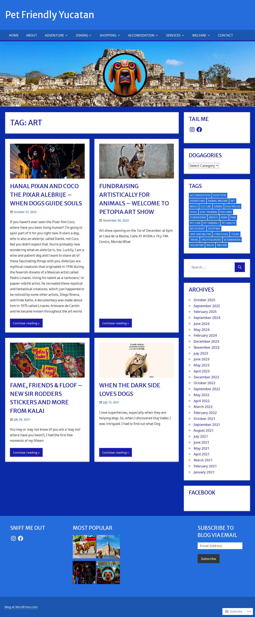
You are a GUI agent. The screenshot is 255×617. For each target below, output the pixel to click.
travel (194, 239)
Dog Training (209, 212)
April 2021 (202, 454)
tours (235, 234)
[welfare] (108, 547)
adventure (54, 35)
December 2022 (206, 377)
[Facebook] (199, 129)
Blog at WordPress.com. (21, 607)
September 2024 (207, 317)
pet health (228, 223)
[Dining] (108, 573)
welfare (199, 35)
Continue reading (25, 323)
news (224, 217)
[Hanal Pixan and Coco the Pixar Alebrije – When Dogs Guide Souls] (84, 573)
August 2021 (204, 430)
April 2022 (202, 400)
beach (194, 206)
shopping (108, 35)
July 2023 (201, 353)
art (232, 201)
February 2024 (205, 335)
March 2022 (203, 406)
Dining (82, 35)
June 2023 (201, 359)
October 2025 (204, 300)
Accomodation (141, 35)
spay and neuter (200, 234)
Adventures (197, 201)
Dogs (193, 212)
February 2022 (205, 412)
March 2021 (203, 460)
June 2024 (201, 323)
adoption (219, 195)
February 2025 (205, 311)
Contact (225, 35)
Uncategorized (211, 239)
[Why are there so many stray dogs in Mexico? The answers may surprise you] (84, 547)
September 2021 (207, 424)
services (173, 35)
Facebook (202, 492)
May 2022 (201, 395)
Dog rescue (232, 206)
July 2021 (201, 436)
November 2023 (206, 347)
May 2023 (201, 365)
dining (218, 206)
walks (210, 245)
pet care (195, 223)
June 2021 (201, 442)
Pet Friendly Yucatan (49, 15)
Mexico (213, 217)
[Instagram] (192, 129)
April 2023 (202, 371)
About (31, 35)
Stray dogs (221, 234)
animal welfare (218, 201)
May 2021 (201, 448)
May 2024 (201, 329)
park (233, 217)
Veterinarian (232, 239)
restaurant (197, 228)
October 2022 (204, 383)
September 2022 (207, 389)
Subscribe (208, 558)
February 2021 (205, 466)
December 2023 (206, 341)
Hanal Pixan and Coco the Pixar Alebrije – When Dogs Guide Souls (46, 195)
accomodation (200, 195)
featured (226, 212)
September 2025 (207, 306)
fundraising (198, 217)
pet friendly (211, 223)
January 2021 (204, 472)
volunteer (197, 245)
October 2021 (204, 418)
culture (205, 206)
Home (14, 35)
